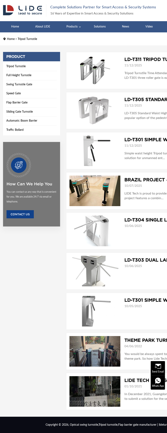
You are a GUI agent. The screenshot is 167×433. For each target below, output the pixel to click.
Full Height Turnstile (18, 75)
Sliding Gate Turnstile (19, 111)
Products (72, 26)
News (125, 26)
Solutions (100, 26)
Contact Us (20, 214)
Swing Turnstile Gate (19, 84)
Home (15, 26)
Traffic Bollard (15, 130)
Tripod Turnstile (16, 66)
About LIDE (42, 26)
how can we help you (29, 184)
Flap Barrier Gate (16, 102)
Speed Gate (13, 93)
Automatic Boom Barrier (21, 120)
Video (149, 26)
